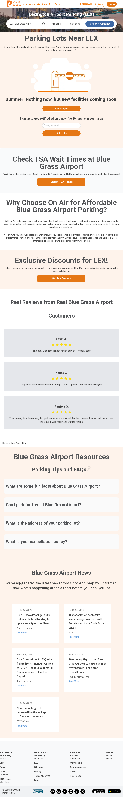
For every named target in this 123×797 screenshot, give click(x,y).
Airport (3, 758)
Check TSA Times (61, 181)
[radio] (53, 344)
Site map (38, 767)
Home (5, 443)
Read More (22, 632)
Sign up (111, 4)
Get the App (86, 4)
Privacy (37, 771)
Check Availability (100, 23)
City (38, 4)
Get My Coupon (61, 278)
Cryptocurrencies (78, 767)
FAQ (36, 763)
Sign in (100, 4)
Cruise (44, 4)
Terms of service (42, 776)
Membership (76, 763)
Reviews (74, 771)
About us (38, 758)
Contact (58, 4)
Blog (51, 4)
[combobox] (26, 23)
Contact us (75, 758)
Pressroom (75, 776)
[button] (61, 486)
